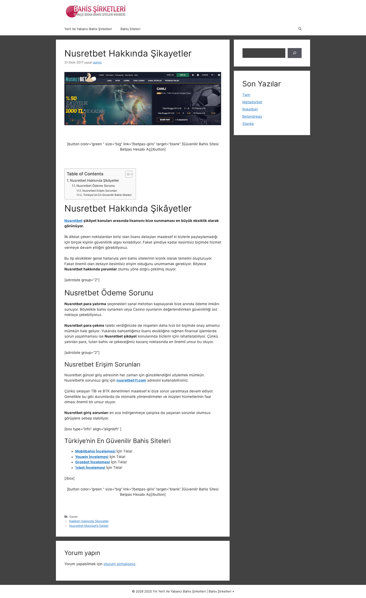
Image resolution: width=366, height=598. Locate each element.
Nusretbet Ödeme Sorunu (95, 186)
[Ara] (295, 53)
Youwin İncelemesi (91, 457)
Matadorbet (252, 102)
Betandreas (252, 116)
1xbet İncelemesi (90, 467)
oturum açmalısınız (119, 564)
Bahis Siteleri (130, 29)
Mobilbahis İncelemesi (95, 451)
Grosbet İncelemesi (92, 462)
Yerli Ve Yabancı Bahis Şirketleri (88, 29)
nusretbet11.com (131, 380)
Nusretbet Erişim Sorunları (99, 190)
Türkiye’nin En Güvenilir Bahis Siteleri (107, 195)
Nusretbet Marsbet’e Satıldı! (88, 525)
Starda (248, 124)
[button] (300, 29)
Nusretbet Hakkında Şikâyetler (94, 180)
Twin (246, 95)
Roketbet (250, 109)
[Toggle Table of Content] (127, 174)
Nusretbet (73, 221)
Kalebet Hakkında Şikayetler (89, 521)
